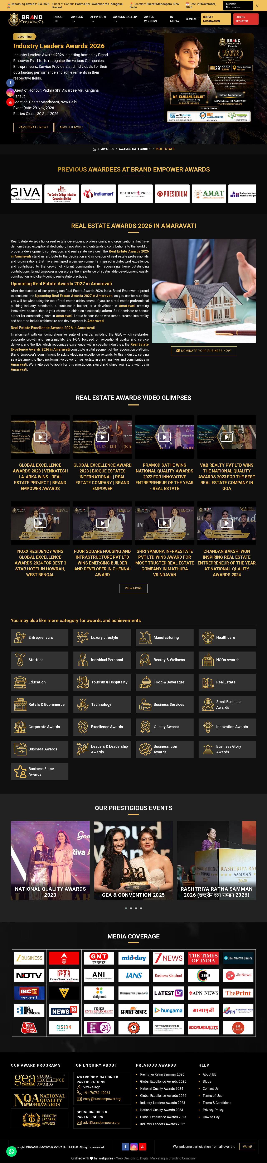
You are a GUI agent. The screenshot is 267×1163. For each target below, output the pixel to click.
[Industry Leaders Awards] (39, 1119)
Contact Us (211, 1089)
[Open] (73, 21)
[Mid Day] (133, 958)
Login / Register (242, 19)
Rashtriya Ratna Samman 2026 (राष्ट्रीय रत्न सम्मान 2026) (217, 892)
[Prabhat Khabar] (133, 1010)
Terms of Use (213, 1096)
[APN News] (203, 993)
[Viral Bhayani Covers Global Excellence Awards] (64, 993)
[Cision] (64, 1027)
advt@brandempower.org (101, 1123)
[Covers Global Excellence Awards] (238, 958)
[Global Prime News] (238, 1010)
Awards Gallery (125, 17)
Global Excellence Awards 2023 (163, 1117)
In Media (174, 19)
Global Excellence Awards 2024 (163, 1096)
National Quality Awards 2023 (50, 892)
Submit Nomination (233, 5)
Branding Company (182, 1158)
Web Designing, (127, 1158)
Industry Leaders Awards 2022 (162, 1124)
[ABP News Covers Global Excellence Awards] (64, 958)
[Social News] (203, 1027)
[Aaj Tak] (29, 1027)
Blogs (207, 1081)
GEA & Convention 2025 (133, 895)
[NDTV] (29, 975)
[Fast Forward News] (168, 1027)
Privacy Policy (213, 1110)
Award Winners (150, 19)
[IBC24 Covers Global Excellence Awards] (29, 993)
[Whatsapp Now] (11, 1151)
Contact (192, 19)
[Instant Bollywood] (133, 1027)
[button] (125, 908)
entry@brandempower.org (102, 1099)
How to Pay (211, 1117)
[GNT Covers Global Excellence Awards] (99, 958)
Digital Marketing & (154, 1158)
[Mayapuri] (203, 1010)
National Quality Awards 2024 (161, 1089)
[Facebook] (125, 1146)
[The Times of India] (203, 958)
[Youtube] (142, 1146)
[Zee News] (168, 958)
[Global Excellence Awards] (39, 1080)
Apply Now (98, 17)
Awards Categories (135, 149)
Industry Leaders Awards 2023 (162, 1103)
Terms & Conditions (217, 1103)
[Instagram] (134, 1146)
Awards (77, 17)
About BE (59, 19)
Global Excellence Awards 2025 (163, 1081)
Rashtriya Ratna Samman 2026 (162, 1074)
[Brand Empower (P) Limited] (26, 19)
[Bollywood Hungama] (168, 1010)
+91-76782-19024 (96, 1093)
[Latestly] (168, 993)
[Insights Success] (99, 1027)
